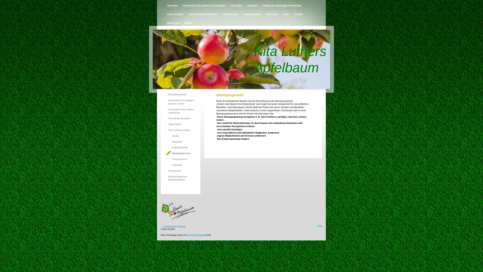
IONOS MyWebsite (195, 235)
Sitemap (182, 226)
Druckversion (170, 226)
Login (319, 226)
